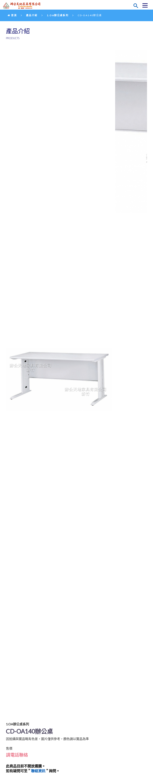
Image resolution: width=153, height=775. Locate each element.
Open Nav (145, 5)
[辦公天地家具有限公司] (23, 5)
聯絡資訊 (38, 771)
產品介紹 (32, 15)
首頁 (13, 15)
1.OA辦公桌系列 (58, 15)
